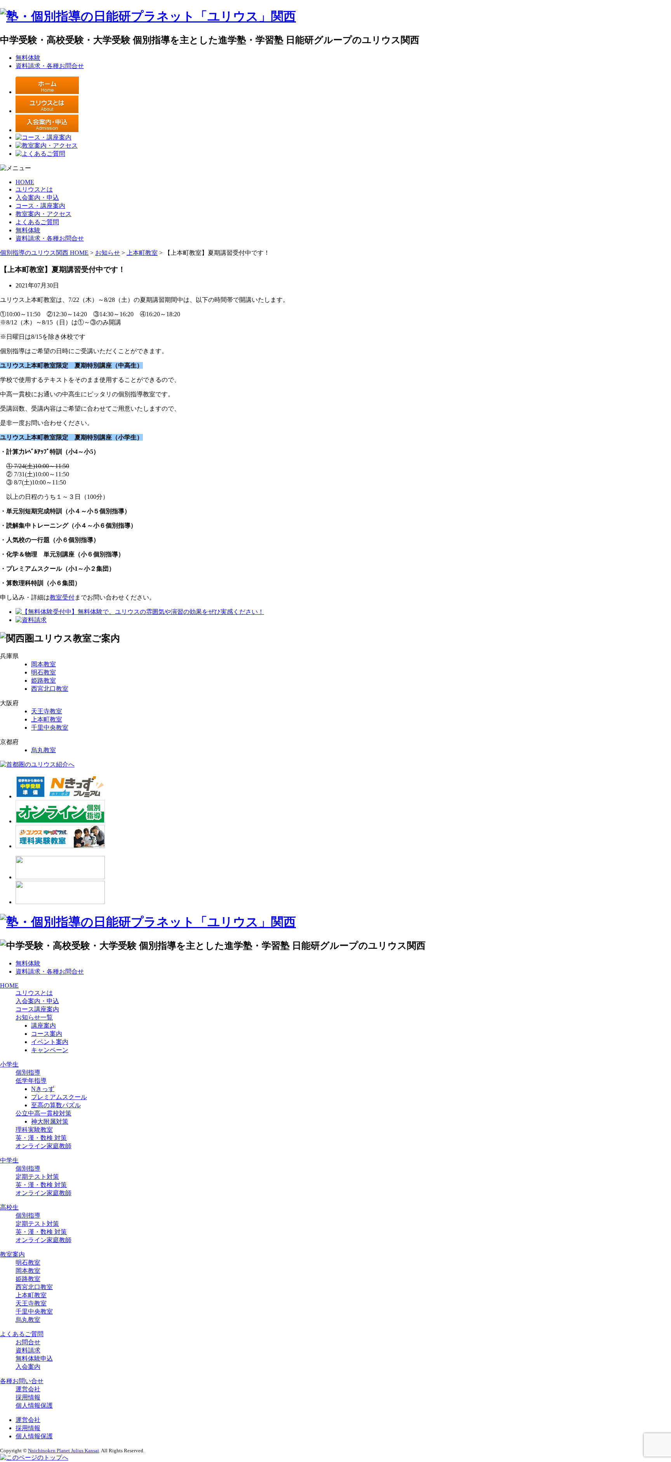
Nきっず (42, 1089)
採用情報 (28, 1397)
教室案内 (12, 1254)
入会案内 (28, 1366)
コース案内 (46, 1033)
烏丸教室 (43, 750)
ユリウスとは (34, 189)
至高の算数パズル (56, 1105)
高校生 (9, 1207)
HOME (25, 182)
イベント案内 (49, 1042)
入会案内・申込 (37, 197)
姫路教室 (43, 680)
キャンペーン (49, 1050)
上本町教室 (46, 719)
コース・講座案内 (40, 205)
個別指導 (28, 1072)
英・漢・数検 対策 (41, 1137)
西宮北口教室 (49, 688)
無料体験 (28, 57)
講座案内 (43, 1025)
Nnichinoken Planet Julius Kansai (63, 1450)
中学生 (9, 1160)
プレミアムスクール (59, 1097)
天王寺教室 (46, 711)
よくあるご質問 (37, 222)
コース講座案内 (37, 1009)
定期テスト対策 (37, 1176)
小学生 (9, 1064)
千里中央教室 (49, 727)
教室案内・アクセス (43, 214)
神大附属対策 (49, 1121)
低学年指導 (31, 1080)
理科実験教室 (34, 1129)
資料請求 (28, 1350)
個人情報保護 (34, 1405)
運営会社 (28, 1389)
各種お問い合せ (21, 1381)
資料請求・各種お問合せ (50, 66)
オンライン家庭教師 (43, 1146)
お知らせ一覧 (34, 1017)
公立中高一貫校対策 (43, 1113)
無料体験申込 (34, 1358)
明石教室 (43, 672)
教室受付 (62, 597)
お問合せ (28, 1342)
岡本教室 (43, 664)
